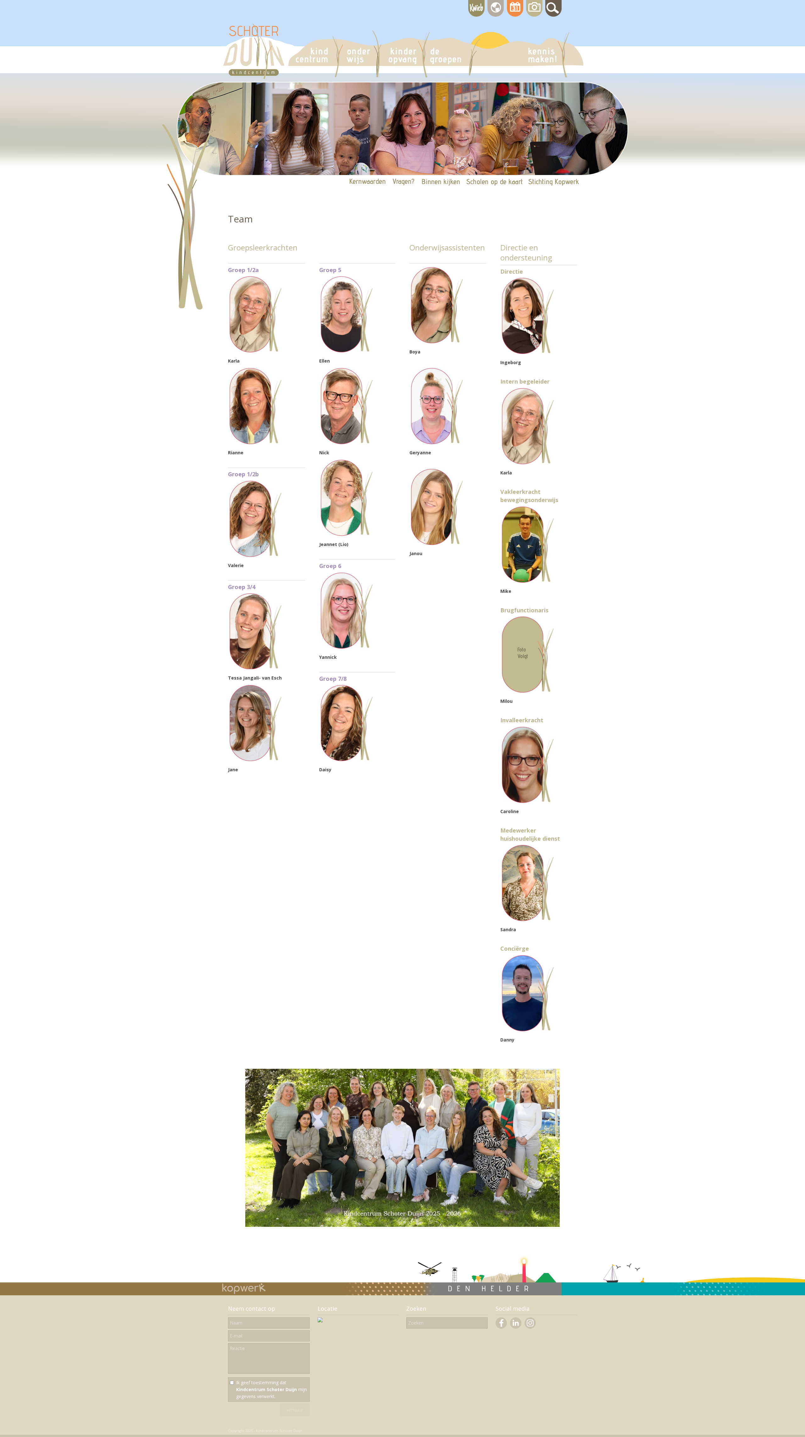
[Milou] (527, 692)
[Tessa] (255, 669)
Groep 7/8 (333, 678)
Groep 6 (330, 566)
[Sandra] (527, 920)
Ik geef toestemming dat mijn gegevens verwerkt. (271, 1389)
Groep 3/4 (241, 587)
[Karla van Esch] (527, 464)
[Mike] (527, 582)
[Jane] (255, 760)
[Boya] (436, 343)
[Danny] (527, 1031)
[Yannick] (346, 648)
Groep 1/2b (243, 474)
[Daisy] (346, 760)
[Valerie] (255, 556)
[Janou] (436, 544)
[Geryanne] (436, 443)
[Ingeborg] (527, 353)
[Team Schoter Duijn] (402, 1225)
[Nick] (346, 443)
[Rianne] (255, 443)
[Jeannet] (346, 535)
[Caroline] (527, 802)
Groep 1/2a (243, 270)
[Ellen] (346, 352)
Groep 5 (330, 270)
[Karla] (255, 352)
